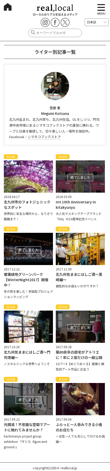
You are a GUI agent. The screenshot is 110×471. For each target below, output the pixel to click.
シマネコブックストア (44, 136)
